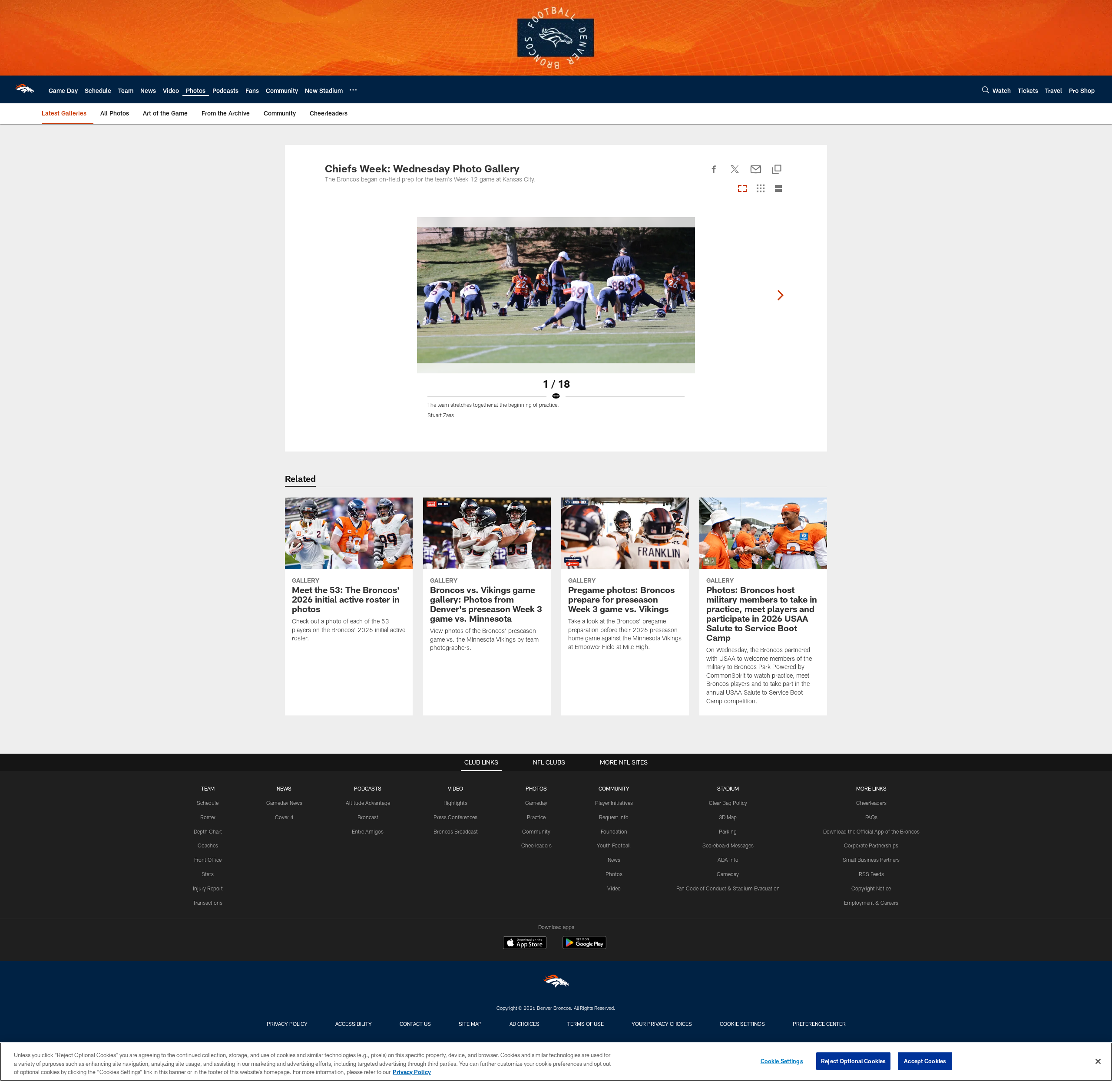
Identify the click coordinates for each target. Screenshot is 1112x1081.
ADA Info (728, 860)
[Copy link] (777, 170)
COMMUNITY (614, 788)
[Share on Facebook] (714, 174)
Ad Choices (524, 1024)
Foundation (614, 831)
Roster (207, 817)
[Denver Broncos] (556, 983)
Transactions (207, 903)
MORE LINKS (871, 788)
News (614, 860)
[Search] (985, 90)
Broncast (367, 817)
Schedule (207, 803)
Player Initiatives (614, 803)
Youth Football (614, 845)
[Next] (780, 295)
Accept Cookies (925, 1060)
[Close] (1098, 1061)
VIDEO (455, 788)
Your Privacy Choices (662, 1024)
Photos (614, 874)
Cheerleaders (536, 845)
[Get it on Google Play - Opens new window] (584, 947)
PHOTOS (536, 788)
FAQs (871, 817)
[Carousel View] (742, 189)
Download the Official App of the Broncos (871, 831)
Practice (536, 817)
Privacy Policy (287, 1024)
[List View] (778, 189)
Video (614, 888)
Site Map (470, 1024)
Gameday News (284, 803)
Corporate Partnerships (871, 845)
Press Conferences (455, 817)
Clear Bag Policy (728, 803)
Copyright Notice (871, 888)
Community (536, 831)
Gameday (536, 803)
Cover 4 (284, 817)
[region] (556, 1061)
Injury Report (208, 888)
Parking (728, 831)
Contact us (415, 1024)
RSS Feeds (871, 874)
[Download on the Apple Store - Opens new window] (524, 943)
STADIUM (728, 788)
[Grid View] (760, 189)
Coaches (208, 845)
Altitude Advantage (368, 803)
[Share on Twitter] (735, 174)
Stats (208, 874)
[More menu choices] (353, 89)
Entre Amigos (368, 831)
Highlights (455, 803)
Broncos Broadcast (456, 831)
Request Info (614, 817)
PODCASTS (367, 788)
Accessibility (353, 1024)
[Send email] (756, 174)
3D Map (728, 817)
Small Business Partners (871, 860)
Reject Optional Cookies (853, 1060)
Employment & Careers (871, 903)
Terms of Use (585, 1024)
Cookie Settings (742, 1024)
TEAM (208, 788)
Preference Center (819, 1024)
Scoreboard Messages (728, 845)
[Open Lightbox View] (556, 323)
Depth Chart (208, 831)
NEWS (284, 788)
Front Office (208, 860)
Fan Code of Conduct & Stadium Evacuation (728, 888)
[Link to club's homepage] (24, 89)
